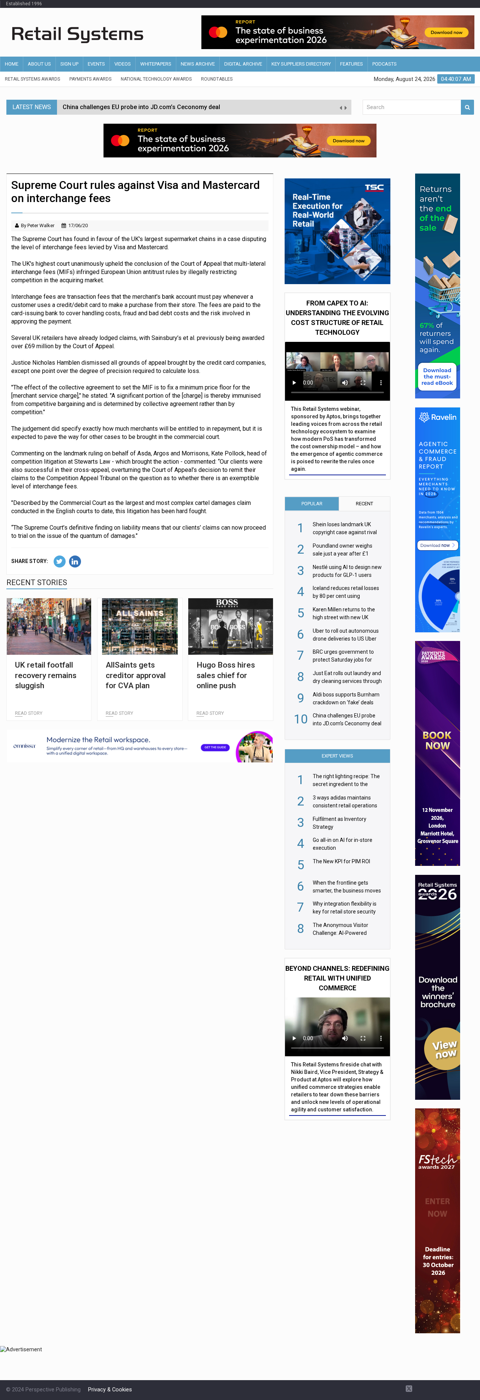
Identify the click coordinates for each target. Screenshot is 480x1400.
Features (351, 64)
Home (11, 64)
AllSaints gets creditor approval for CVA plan (136, 675)
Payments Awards (90, 79)
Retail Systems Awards (32, 79)
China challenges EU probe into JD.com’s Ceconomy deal (141, 107)
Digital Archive (243, 64)
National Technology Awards (156, 79)
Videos (122, 64)
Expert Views (337, 756)
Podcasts (384, 64)
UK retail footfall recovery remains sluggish (45, 675)
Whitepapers (155, 64)
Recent (364, 503)
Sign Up (69, 64)
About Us (39, 64)
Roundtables (216, 79)
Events (96, 64)
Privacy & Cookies (110, 1390)
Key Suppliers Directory (301, 64)
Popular (312, 503)
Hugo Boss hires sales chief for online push (225, 675)
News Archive (198, 64)
